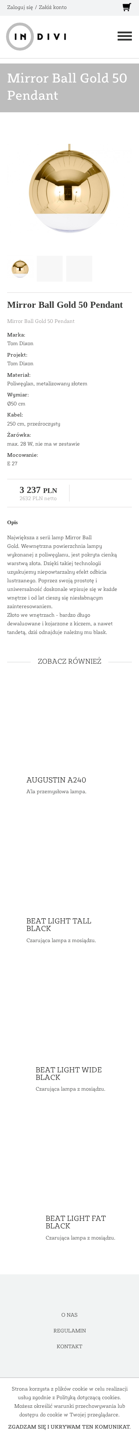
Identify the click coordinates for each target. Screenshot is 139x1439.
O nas (69, 1315)
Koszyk (126, 8)
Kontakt (69, 1347)
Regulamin (69, 1331)
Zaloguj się (20, 7)
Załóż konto (53, 7)
